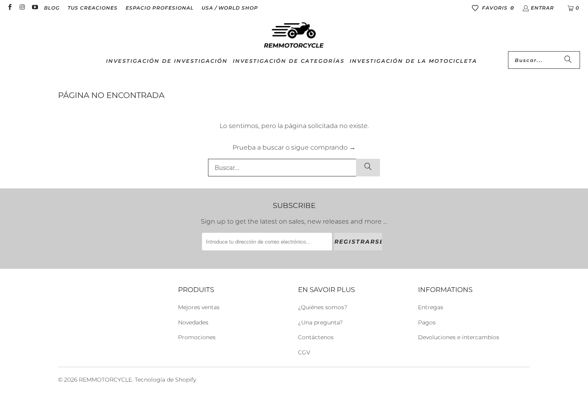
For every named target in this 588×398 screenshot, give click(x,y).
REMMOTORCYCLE (105, 379)
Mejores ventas (199, 307)
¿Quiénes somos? (322, 307)
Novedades (193, 322)
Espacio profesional (160, 8)
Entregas (430, 307)
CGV (304, 352)
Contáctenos (316, 337)
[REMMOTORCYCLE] (294, 35)
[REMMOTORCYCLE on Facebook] (9, 8)
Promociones (197, 337)
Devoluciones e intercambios (458, 337)
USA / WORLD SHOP (230, 8)
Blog (52, 8)
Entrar (542, 8)
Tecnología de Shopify (165, 379)
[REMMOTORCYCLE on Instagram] (21, 8)
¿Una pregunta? (320, 322)
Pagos (427, 322)
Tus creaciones (93, 8)
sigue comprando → (323, 147)
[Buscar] (568, 60)
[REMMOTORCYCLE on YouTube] (34, 8)
